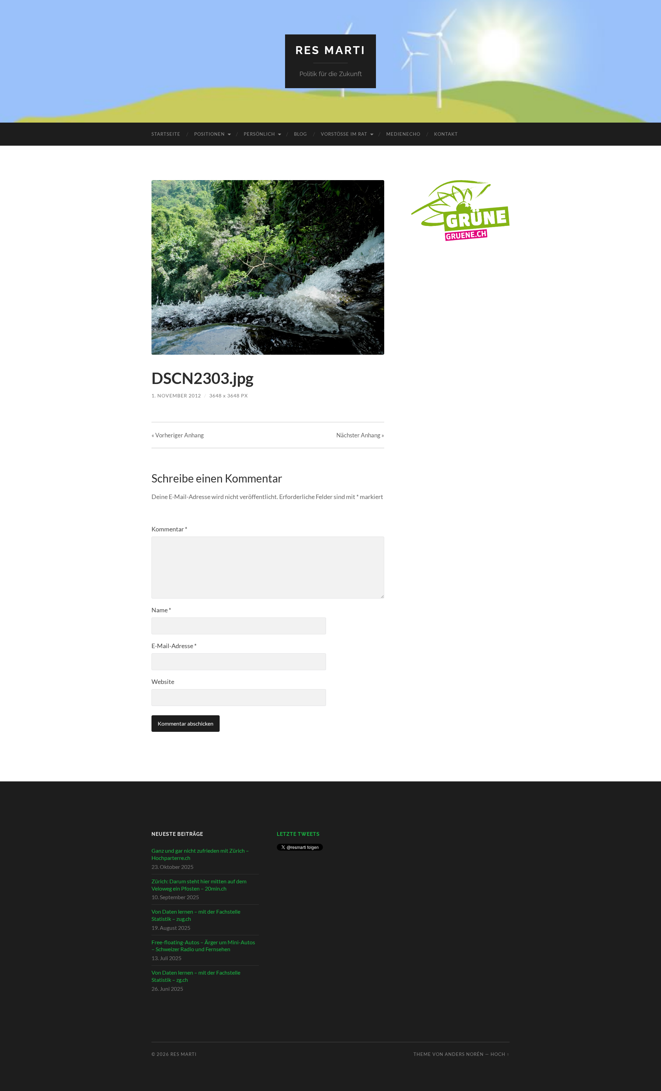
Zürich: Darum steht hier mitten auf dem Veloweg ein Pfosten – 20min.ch (198, 885)
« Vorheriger (177, 435)
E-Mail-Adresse (174, 646)
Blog (300, 134)
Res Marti (330, 50)
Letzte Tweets (298, 834)
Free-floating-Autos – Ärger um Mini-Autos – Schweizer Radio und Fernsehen (203, 946)
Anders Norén (464, 1054)
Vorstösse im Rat (344, 134)
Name (161, 610)
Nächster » (360, 435)
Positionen (209, 134)
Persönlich (259, 134)
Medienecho (403, 134)
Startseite (165, 134)
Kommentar (169, 529)
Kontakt (446, 134)
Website (162, 681)
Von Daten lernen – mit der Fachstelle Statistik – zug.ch (195, 915)
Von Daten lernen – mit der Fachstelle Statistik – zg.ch (195, 976)
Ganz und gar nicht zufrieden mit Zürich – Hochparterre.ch (200, 854)
